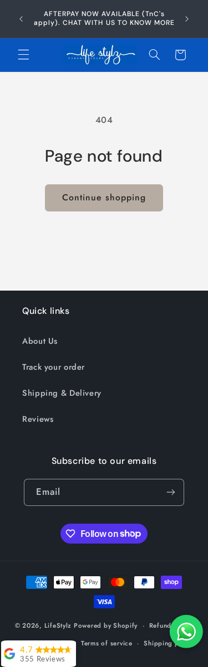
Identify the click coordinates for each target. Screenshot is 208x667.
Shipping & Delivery (62, 393)
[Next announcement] (187, 19)
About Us (40, 341)
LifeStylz (58, 625)
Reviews (37, 419)
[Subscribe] (171, 492)
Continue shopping (104, 197)
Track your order (53, 367)
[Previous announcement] (21, 19)
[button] (23, 55)
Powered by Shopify (106, 625)
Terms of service (107, 643)
